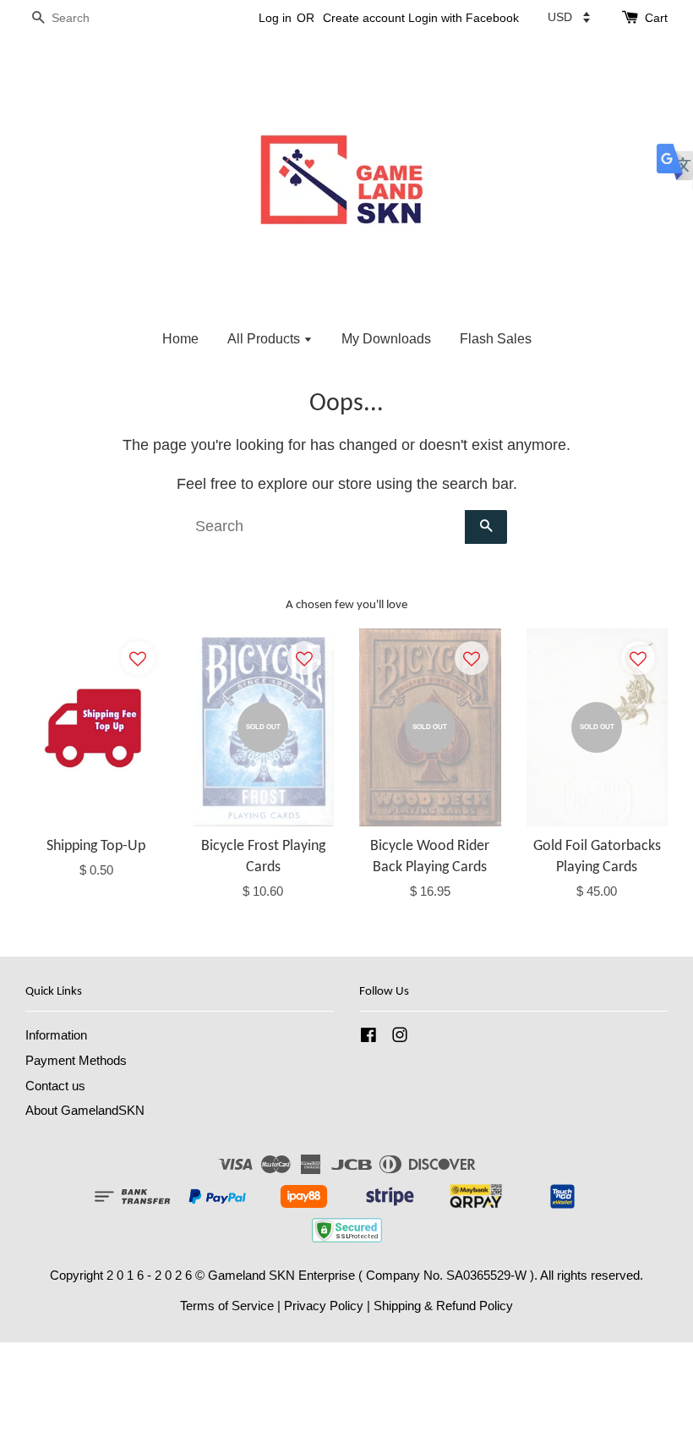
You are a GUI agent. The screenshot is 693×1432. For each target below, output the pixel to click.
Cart (656, 18)
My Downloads (386, 339)
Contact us (55, 1085)
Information (56, 1035)
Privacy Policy (323, 1305)
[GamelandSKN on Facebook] (368, 1037)
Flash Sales (496, 339)
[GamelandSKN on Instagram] (399, 1037)
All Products (265, 339)
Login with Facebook (463, 18)
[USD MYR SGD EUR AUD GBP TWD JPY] (568, 17)
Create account (364, 18)
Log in (275, 18)
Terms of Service (227, 1305)
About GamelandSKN (85, 1110)
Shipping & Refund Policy (443, 1305)
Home (180, 339)
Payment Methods (76, 1060)
